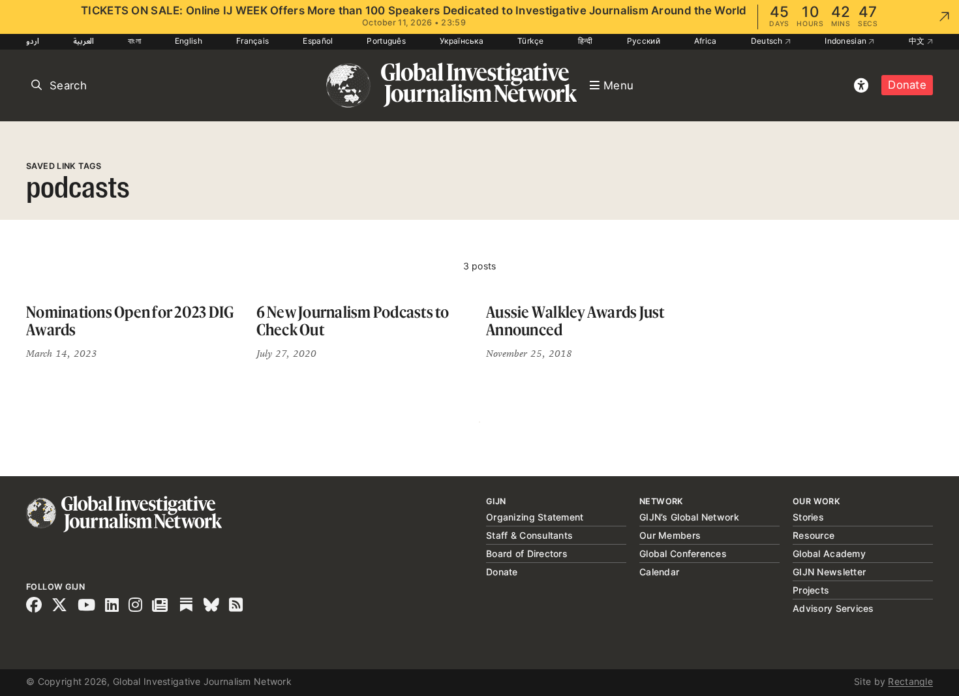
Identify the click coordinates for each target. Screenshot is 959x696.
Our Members (670, 535)
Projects (811, 590)
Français (252, 41)
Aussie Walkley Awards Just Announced (575, 321)
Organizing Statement (535, 516)
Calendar (659, 571)
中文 (918, 41)
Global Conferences (683, 553)
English (188, 41)
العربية (83, 41)
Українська (461, 41)
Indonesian (846, 41)
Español (318, 41)
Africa (705, 41)
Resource (813, 535)
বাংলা (134, 41)
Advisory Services (833, 608)
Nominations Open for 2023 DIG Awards (130, 321)
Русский (643, 41)
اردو (32, 41)
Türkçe (530, 41)
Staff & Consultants (529, 535)
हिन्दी (585, 41)
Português (386, 41)
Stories (808, 516)
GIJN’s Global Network (689, 516)
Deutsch (768, 41)
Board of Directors (527, 553)
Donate (907, 84)
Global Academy (829, 553)
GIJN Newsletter (829, 571)
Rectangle (910, 681)
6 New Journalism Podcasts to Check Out (352, 321)
